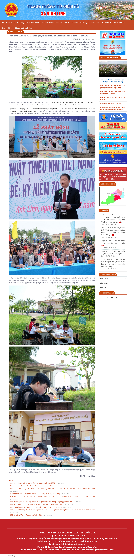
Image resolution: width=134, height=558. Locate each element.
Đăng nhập (11, 556)
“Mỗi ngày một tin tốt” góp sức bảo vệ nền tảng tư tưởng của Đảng (39, 494)
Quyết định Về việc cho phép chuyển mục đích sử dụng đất (113, 253)
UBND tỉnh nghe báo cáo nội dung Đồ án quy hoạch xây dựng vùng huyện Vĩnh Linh (45, 502)
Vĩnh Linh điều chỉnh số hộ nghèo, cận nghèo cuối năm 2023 (37, 483)
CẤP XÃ (103, 287)
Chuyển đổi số (7, 28)
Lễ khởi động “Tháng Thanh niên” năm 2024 (31, 515)
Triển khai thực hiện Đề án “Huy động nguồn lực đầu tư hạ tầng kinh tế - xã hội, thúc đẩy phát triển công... (113, 264)
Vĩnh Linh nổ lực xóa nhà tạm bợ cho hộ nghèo (112, 98)
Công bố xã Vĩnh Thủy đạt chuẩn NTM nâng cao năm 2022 (36, 486)
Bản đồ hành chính (107, 184)
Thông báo (104, 210)
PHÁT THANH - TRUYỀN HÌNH (110, 58)
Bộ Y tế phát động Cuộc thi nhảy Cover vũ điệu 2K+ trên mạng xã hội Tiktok (112, 108)
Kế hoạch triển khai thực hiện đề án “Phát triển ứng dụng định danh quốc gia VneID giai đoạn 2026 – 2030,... (113, 232)
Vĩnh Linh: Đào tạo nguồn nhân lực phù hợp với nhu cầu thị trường (112, 87)
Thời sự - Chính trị (62, 22)
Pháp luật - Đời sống (79, 22)
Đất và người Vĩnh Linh (23, 28)
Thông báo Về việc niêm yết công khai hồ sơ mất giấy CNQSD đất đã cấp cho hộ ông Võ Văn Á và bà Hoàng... (113, 219)
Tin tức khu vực (119, 22)
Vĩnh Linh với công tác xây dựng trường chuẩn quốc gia (112, 93)
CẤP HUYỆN (104, 283)
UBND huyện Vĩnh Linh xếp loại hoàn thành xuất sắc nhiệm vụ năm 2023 (41, 504)
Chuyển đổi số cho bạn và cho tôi (110, 103)
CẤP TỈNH (104, 279)
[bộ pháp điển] (113, 152)
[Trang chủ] (2, 22)
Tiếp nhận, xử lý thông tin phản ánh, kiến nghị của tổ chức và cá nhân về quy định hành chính (112, 176)
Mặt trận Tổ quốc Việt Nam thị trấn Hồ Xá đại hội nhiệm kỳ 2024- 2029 (40, 507)
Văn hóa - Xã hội (48, 22)
